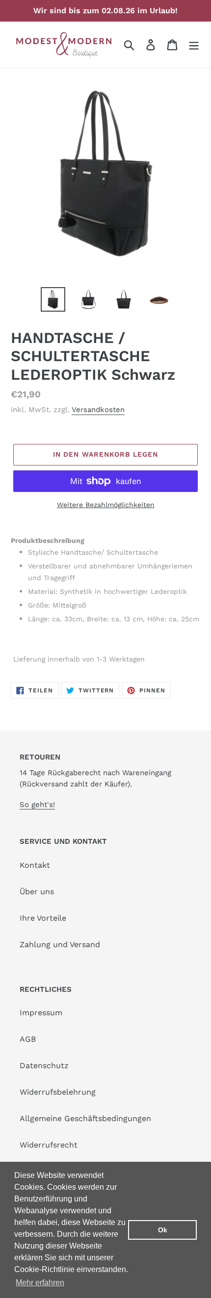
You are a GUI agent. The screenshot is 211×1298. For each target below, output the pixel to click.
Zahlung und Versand (60, 944)
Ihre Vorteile (43, 918)
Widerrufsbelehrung (58, 1092)
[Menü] (194, 45)
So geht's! (37, 804)
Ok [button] (162, 1230)
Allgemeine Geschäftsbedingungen (85, 1118)
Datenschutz (44, 1065)
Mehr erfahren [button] (40, 1282)
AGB (28, 1039)
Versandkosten (98, 409)
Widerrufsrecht (49, 1145)
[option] (53, 299)
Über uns (37, 891)
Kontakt (35, 865)
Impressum (41, 1012)
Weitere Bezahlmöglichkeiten (106, 505)
